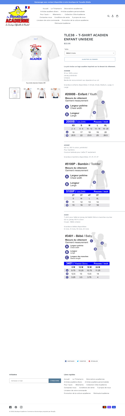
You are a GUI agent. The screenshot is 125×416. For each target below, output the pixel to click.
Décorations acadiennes (95, 379)
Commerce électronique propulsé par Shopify (41, 411)
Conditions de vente (86, 388)
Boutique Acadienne (21, 411)
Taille (66, 49)
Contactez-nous (70, 388)
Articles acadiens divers (73, 382)
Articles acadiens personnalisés (97, 382)
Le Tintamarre (77, 379)
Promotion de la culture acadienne (77, 393)
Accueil (67, 379)
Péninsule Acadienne (101, 393)
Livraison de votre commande (75, 390)
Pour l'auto (68, 385)
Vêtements (79, 385)
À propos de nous (104, 388)
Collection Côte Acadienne (96, 385)
